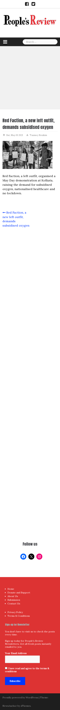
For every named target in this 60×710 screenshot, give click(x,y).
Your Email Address (16, 653)
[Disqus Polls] (30, 274)
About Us (13, 596)
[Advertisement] (30, 78)
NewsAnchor (9, 705)
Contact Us (14, 603)
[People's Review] (30, 20)
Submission (14, 599)
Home (11, 588)
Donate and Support (19, 592)
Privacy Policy (15, 612)
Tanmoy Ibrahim (38, 135)
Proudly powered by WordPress (20, 697)
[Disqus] (30, 361)
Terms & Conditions (19, 615)
